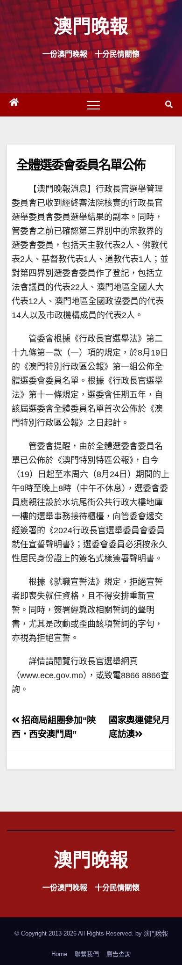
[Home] (14, 105)
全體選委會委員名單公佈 (80, 164)
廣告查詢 (118, 954)
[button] (169, 105)
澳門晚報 (91, 25)
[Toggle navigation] (93, 105)
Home (59, 954)
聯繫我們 (87, 954)
